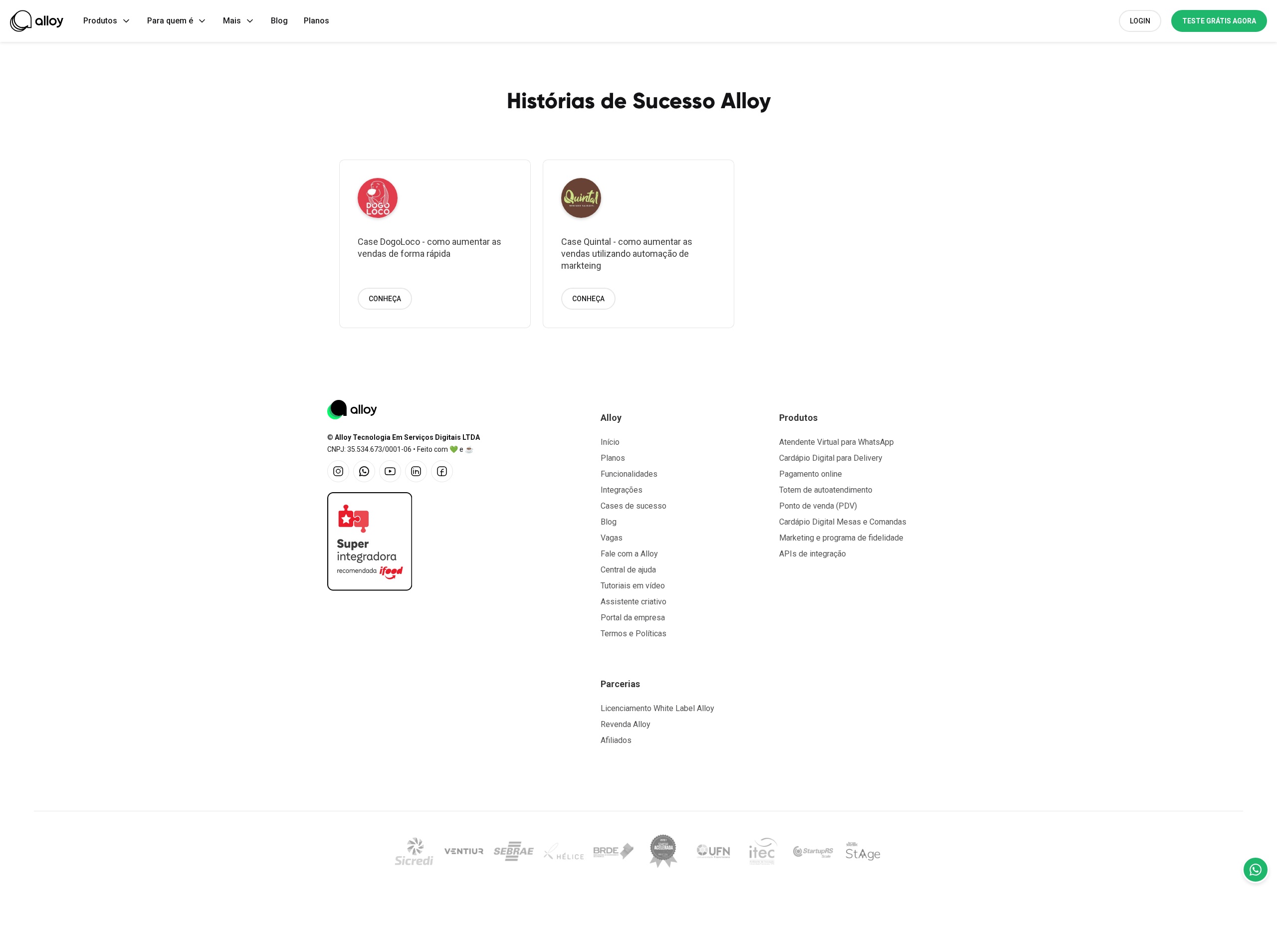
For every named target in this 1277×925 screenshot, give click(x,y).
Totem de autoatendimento (825, 490)
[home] (36, 20)
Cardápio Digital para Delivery (830, 458)
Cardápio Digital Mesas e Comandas (842, 522)
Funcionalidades (629, 474)
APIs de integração (812, 553)
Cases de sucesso (633, 506)
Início (610, 442)
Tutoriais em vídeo (633, 585)
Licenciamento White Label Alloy (657, 708)
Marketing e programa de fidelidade (841, 538)
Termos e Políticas (633, 633)
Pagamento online (810, 474)
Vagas (612, 538)
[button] (107, 21)
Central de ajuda (628, 569)
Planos (316, 20)
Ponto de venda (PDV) (818, 506)
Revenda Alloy (625, 724)
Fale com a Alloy (629, 553)
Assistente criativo (633, 601)
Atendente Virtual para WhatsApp (836, 442)
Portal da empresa (633, 617)
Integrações (621, 490)
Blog (279, 20)
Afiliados (616, 740)
